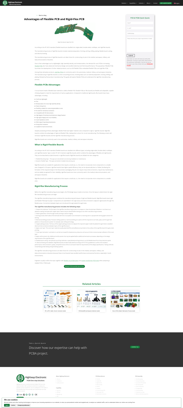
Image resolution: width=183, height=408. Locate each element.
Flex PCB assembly (139, 379)
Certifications (59, 380)
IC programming (139, 388)
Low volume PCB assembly (141, 382)
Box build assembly (139, 384)
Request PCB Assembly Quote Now (74, 266)
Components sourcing (140, 392)
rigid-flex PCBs (59, 72)
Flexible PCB (98, 380)
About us (58, 379)
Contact (155, 3)
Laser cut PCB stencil (140, 386)
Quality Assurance (60, 382)
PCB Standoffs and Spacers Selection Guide (89, 311)
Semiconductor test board (101, 394)
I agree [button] (7, 405)
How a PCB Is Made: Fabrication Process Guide (123, 311)
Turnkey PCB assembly (140, 380)
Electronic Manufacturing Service (142, 394)
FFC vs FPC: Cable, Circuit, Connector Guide (55, 311)
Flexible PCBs (38, 66)
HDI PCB (98, 386)
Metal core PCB (99, 384)
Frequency (98, 388)
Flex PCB (58, 392)
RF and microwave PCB (100, 390)
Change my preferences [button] (23, 405)
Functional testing (139, 390)
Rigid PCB (58, 390)
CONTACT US (135, 347)
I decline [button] (13, 405)
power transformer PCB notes (90, 260)
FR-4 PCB (98, 379)
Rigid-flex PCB (59, 394)
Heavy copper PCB (99, 392)
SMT (57, 396)
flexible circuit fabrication (71, 260)
